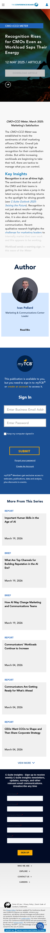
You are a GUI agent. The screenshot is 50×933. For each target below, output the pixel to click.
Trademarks (23, 906)
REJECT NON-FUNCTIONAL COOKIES (30, 930)
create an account (18, 386)
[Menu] (3, 5)
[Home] (25, 4)
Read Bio (25, 329)
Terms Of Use (17, 904)
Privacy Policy (11, 910)
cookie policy (25, 918)
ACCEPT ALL (10, 930)
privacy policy (18, 922)
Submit (24, 451)
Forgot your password (25, 460)
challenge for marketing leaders (23, 232)
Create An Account (25, 466)
